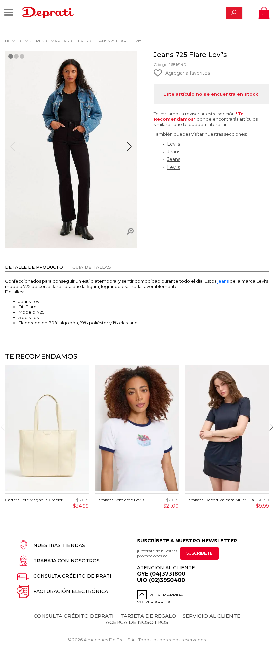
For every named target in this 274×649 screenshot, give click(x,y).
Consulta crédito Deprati (74, 616)
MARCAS (59, 40)
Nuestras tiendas (59, 545)
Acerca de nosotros (137, 622)
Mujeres (34, 40)
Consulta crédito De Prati (72, 576)
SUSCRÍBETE (199, 553)
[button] (129, 149)
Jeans (173, 152)
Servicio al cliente (211, 616)
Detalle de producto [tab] (34, 267)
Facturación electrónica (70, 591)
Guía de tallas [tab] (91, 267)
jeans (223, 281)
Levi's (81, 40)
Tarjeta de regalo (148, 616)
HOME (11, 40)
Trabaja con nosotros (66, 561)
